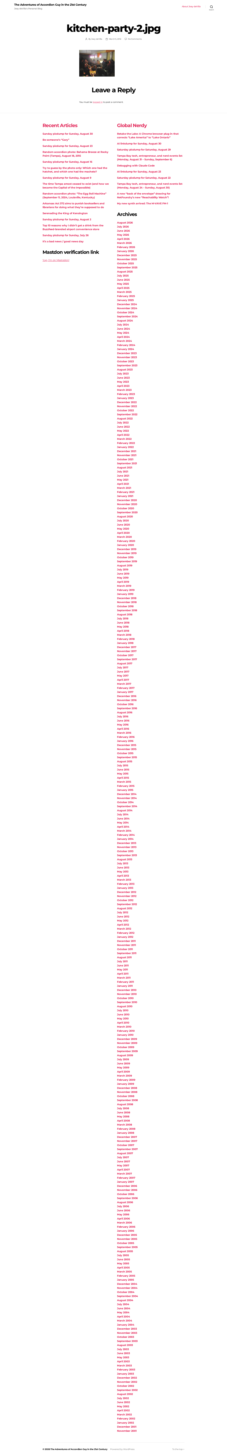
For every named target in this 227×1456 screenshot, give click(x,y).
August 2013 (124, 859)
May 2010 (123, 1018)
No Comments (135, 39)
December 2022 (127, 402)
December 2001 (126, 1426)
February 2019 (126, 590)
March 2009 (124, 1075)
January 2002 (125, 1422)
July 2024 (123, 324)
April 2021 (123, 483)
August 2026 (125, 222)
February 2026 (126, 247)
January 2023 (125, 398)
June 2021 (123, 475)
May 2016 (123, 724)
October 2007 (125, 1145)
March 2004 (124, 1320)
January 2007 (125, 1181)
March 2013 (124, 879)
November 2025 (127, 259)
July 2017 (122, 667)
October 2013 (125, 851)
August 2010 (124, 1006)
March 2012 (124, 928)
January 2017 (125, 691)
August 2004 (125, 1300)
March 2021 (124, 487)
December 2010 (126, 990)
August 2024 (125, 320)
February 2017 (126, 687)
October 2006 (125, 1194)
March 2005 (124, 1271)
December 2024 (127, 304)
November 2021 (126, 455)
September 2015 (127, 757)
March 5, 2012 (115, 39)
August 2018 (124, 614)
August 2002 (125, 1394)
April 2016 (123, 728)
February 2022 (126, 443)
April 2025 (123, 287)
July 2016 (122, 716)
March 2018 (124, 634)
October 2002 (125, 1385)
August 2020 (125, 516)
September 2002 (127, 1390)
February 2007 (126, 1177)
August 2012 (124, 908)
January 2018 (125, 643)
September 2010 (127, 1002)
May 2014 (123, 822)
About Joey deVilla (191, 6)
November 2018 (127, 602)
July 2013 (122, 863)
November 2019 (127, 553)
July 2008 (123, 1108)
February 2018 (126, 638)
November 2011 (126, 945)
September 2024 (127, 316)
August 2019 (124, 565)
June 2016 (123, 720)
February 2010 (126, 1030)
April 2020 (123, 532)
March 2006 (124, 1222)
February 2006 (126, 1226)
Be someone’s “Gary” (56, 139)
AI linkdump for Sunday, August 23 (139, 171)
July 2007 (123, 1157)
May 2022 (123, 430)
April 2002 (123, 1410)
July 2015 (122, 765)
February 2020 (126, 541)
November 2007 (127, 1141)
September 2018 (127, 610)
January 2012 (125, 936)
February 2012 (125, 932)
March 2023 (124, 389)
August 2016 (124, 712)
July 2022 (123, 422)
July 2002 (123, 1398)
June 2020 (123, 524)
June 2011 (123, 965)
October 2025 (125, 263)
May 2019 (123, 577)
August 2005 (125, 1251)
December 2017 (126, 647)
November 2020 (127, 504)
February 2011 (125, 981)
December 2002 (127, 1377)
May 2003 (123, 1357)
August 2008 (125, 1104)
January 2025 (125, 300)
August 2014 (124, 810)
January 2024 (125, 349)
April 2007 (123, 1169)
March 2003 (124, 1365)
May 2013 (122, 871)
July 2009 (123, 1059)
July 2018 (122, 618)
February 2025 (126, 296)
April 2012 (123, 924)
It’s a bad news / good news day (63, 241)
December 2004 (127, 1283)
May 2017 (123, 675)
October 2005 (125, 1243)
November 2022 (127, 406)
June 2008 (123, 1112)
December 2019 (126, 549)
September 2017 (127, 659)
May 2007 (123, 1165)
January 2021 (125, 496)
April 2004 (123, 1316)
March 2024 (124, 340)
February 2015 (126, 785)
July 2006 (123, 1206)
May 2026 (123, 234)
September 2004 (127, 1296)
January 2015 (125, 789)
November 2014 (127, 798)
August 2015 (124, 761)
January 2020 (125, 545)
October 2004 (125, 1292)
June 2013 (123, 867)
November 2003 (127, 1332)
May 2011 (122, 969)
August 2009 (125, 1055)
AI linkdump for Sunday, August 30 (139, 143)
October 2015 (125, 753)
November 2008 (127, 1092)
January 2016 (125, 740)
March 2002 (124, 1414)
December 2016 (126, 696)
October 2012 (125, 900)
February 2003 (126, 1369)
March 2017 (124, 683)
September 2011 (126, 953)
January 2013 (125, 887)
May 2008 (123, 1116)
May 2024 (123, 332)
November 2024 (127, 308)
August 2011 (124, 957)
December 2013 (126, 843)
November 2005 (127, 1238)
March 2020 (124, 536)
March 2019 (124, 585)
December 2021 (126, 451)
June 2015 (123, 769)
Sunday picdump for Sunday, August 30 (68, 133)
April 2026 (123, 238)
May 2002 (123, 1406)
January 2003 (125, 1373)
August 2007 (125, 1153)
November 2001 (127, 1430)
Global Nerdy (132, 125)
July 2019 (122, 569)
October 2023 (125, 361)
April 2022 (123, 434)
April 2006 (123, 1218)
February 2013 (125, 883)
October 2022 (125, 410)
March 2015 (124, 781)
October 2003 (125, 1336)
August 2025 (125, 271)
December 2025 (127, 255)
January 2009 (125, 1083)
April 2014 (123, 826)
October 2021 (125, 459)
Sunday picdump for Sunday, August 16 (67, 161)
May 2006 (123, 1214)
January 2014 (125, 838)
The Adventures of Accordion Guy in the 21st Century (50, 4)
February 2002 (126, 1418)
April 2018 (123, 630)
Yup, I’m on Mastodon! (56, 260)
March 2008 (124, 1124)
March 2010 (124, 1026)
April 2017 (123, 679)
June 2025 (123, 279)
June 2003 (123, 1353)
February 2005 (126, 1275)
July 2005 (123, 1255)
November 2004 (127, 1287)
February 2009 (126, 1079)
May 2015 (123, 773)
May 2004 (123, 1312)
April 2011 (122, 973)
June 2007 (123, 1161)
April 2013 (123, 875)
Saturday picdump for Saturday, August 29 (144, 149)
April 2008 (123, 1120)
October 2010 (125, 998)
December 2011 (126, 941)
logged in (98, 102)
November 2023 (127, 357)
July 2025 (123, 275)
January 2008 (125, 1132)
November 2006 (127, 1189)
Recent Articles (60, 125)
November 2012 (126, 896)
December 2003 (127, 1328)
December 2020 (127, 500)
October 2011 (125, 949)
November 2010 (127, 994)
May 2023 (123, 381)
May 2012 (122, 920)
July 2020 (123, 520)
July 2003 (123, 1349)
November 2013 (126, 847)
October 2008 (125, 1096)
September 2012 (127, 904)
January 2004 (125, 1324)
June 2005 (123, 1259)
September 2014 (127, 806)
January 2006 (125, 1230)
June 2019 (123, 573)
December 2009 (127, 1039)
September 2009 (127, 1051)
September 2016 (127, 708)
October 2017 (125, 655)
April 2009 (123, 1071)
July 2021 (122, 471)
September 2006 (127, 1198)
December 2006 (127, 1185)
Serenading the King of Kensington (65, 213)
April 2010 (123, 1022)
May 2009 (123, 1067)
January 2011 (125, 985)
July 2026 (123, 226)
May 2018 (123, 626)
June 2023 (123, 377)
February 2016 (126, 736)
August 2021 (124, 467)
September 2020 (127, 512)
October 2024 (125, 312)
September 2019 (127, 561)
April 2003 (123, 1361)
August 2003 (125, 1345)
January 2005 (125, 1279)
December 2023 (127, 353)
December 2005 (127, 1234)
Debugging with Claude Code (136, 165)
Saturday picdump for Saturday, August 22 (144, 177)
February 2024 (126, 345)
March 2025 (124, 291)
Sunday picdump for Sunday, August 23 (67, 145)
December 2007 (127, 1136)
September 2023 (127, 365)
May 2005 (123, 1263)
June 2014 (123, 818)
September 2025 (127, 267)
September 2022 (127, 414)
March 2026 (124, 242)
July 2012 (122, 912)
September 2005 (127, 1247)
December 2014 (126, 794)
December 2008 (127, 1087)
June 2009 (123, 1063)
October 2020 (125, 508)
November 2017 (127, 651)
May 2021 (122, 479)
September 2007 (127, 1149)
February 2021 (125, 492)
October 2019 (125, 557)
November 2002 (127, 1381)
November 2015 (127, 749)
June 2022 (123, 426)
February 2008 (126, 1128)
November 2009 (127, 1043)
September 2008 (127, 1100)
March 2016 (124, 732)
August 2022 (125, 418)
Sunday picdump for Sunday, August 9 (67, 177)
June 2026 (123, 230)
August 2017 (124, 663)
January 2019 (125, 594)
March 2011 (124, 977)
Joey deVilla (96, 39)
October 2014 (125, 802)
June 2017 (123, 671)
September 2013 (127, 855)
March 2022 (124, 438)
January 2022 (125, 447)
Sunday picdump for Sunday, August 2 (67, 219)
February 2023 (126, 394)
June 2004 (123, 1308)
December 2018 (126, 598)
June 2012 (123, 916)
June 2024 (123, 328)
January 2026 (125, 251)
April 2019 (123, 581)
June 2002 (123, 1402)
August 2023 (125, 369)
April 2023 (123, 385)
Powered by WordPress (122, 1449)
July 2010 (122, 1010)
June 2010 (123, 1014)
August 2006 (125, 1202)
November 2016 (127, 700)
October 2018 (125, 606)
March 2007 (124, 1173)
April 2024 (123, 336)
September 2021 (127, 463)
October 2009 (125, 1047)
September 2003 (127, 1341)
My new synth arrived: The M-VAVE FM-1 (142, 203)
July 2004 (123, 1304)
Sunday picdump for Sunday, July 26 (66, 235)
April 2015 (123, 777)
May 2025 (123, 283)
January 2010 (125, 1034)
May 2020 (123, 528)
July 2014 (122, 814)
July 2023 (123, 373)
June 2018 (123, 622)
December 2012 (126, 892)
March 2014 (124, 830)
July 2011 (122, 961)
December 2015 (126, 745)
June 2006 (123, 1210)
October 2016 (125, 704)
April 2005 (123, 1267)
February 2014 (126, 834)
